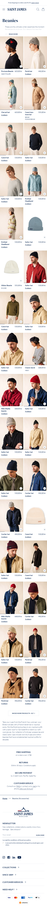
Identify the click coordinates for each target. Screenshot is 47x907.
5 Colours (28, 74)
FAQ (18, 786)
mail (34, 786)
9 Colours (4, 201)
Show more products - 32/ (23, 713)
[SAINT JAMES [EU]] (17, 9)
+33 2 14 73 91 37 (26, 789)
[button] (21, 66)
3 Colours (4, 413)
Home (5, 798)
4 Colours (4, 160)
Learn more (35, 3)
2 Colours (4, 115)
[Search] (37, 9)
